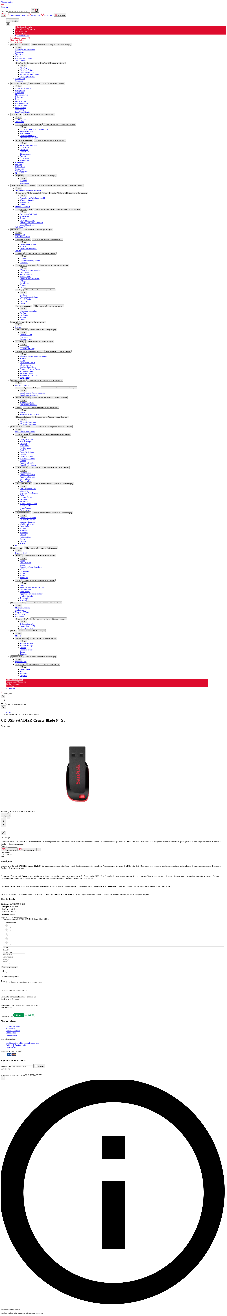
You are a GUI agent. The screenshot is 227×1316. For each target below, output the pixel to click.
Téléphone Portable (27, 200)
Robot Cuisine (25, 537)
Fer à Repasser (20, 614)
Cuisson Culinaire (22, 434)
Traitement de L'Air (22, 619)
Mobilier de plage (26, 646)
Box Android (25, 134)
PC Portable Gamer (27, 349)
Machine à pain (25, 448)
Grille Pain (24, 495)
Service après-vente (13, 1031)
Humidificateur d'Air (27, 626)
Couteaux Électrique (27, 522)
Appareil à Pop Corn (27, 477)
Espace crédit (11, 1047)
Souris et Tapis (25, 277)
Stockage (19, 290)
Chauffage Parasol (27, 72)
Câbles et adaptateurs (23, 417)
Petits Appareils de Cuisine (25, 432)
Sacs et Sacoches (26, 274)
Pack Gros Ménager (22, 112)
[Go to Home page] (4, 7)
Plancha (23, 461)
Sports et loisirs (20, 662)
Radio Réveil (20, 162)
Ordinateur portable (22, 237)
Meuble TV (19, 173)
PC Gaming (20, 341)
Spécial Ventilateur (22, 31)
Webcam (23, 281)
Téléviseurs (19, 122)
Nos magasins (11, 1033)
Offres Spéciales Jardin (23, 27)
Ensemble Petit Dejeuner (29, 493)
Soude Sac (24, 450)
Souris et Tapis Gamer (28, 367)
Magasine (19, 176)
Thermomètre (25, 598)
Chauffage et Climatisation (25, 50)
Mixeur (22, 543)
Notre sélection (20, 33)
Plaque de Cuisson (22, 101)
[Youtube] (15, 1073)
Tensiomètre (24, 600)
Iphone (22, 204)
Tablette (18, 251)
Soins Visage (25, 592)
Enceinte (18, 165)
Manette (23, 358)
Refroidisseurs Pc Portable (29, 279)
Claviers (23, 287)
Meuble (18, 636)
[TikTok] (11, 1073)
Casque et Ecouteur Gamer (30, 369)
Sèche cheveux (25, 563)
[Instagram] (7, 1073)
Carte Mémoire (25, 299)
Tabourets (23, 654)
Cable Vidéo (24, 158)
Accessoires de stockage (29, 297)
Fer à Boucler (25, 571)
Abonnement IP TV (27, 131)
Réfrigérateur (20, 91)
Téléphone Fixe (21, 227)
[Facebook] (3, 1073)
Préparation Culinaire (23, 513)
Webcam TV (24, 160)
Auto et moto (20, 664)
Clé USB (23, 301)
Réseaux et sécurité (22, 385)
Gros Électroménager (23, 88)
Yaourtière (24, 533)
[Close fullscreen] (3, 833)
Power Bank (24, 216)
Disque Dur (24, 303)
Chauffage (19, 63)
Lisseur (22, 565)
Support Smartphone (27, 225)
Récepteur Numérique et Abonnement (29, 124)
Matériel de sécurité (23, 397)
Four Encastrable (21, 103)
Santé (18, 580)
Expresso (23, 499)
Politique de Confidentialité (16, 1045)
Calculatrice (24, 283)
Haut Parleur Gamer (27, 363)
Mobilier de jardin (22, 638)
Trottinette (23, 674)
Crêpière (23, 454)
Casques (23, 285)
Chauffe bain (20, 79)
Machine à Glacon (27, 524)
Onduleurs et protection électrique (27, 388)
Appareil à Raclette (27, 463)
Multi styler (24, 569)
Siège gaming (25, 378)
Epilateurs (23, 573)
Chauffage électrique (27, 77)
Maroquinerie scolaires (23, 306)
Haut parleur (24, 272)
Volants (22, 361)
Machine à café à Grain (28, 504)
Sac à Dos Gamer (26, 373)
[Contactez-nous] (24, 1016)
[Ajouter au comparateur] (38, 849)
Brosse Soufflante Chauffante (31, 567)
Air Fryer (23, 444)
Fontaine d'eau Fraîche (23, 58)
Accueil (8, 712)
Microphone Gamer (27, 371)
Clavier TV (24, 150)
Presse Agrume (25, 508)
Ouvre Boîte (24, 526)
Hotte (17, 99)
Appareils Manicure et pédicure (31, 594)
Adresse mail (6, 1066)
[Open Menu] (8, 24)
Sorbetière (23, 528)
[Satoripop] (42, 1075)
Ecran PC (23, 246)
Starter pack (24, 183)
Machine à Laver (21, 95)
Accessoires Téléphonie (24, 209)
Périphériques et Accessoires (26, 265)
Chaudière (19, 81)
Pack (17, 545)
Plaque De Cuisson (27, 452)
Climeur (18, 56)
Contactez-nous (23, 36)
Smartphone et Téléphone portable (28, 193)
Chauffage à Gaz (26, 70)
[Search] (35, 11)
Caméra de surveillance (28, 405)
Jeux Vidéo (24, 337)
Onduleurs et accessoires (29, 395)
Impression (20, 253)
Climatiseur (19, 52)
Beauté (18, 556)
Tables (22, 652)
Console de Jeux (22, 330)
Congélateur (19, 93)
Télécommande (25, 154)
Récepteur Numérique (28, 136)
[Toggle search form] (3, 15)
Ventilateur (19, 54)
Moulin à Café (25, 506)
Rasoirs (22, 576)
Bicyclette (23, 676)
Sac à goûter (24, 315)
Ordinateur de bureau (23, 239)
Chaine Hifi (19, 169)
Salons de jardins (26, 650)
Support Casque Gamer (28, 376)
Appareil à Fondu (26, 481)
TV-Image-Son (20, 120)
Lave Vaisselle (20, 108)
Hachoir (23, 541)
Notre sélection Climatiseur (25, 29)
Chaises (23, 648)
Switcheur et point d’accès (29, 414)
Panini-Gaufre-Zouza (28, 465)
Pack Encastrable (21, 106)
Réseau (18, 407)
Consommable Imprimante (30, 260)
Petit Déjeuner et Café (23, 484)
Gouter (22, 320)
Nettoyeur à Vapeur (22, 612)
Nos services (10, 1028)
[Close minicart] (3, 696)
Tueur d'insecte (20, 60)
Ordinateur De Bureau (28, 249)
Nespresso (24, 502)
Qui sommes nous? (13, 1026)
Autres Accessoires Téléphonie (31, 223)
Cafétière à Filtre (26, 497)
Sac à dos (23, 313)
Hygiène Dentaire (26, 596)
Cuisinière (19, 97)
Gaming (18, 327)
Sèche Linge (19, 110)
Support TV (24, 152)
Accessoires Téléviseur (24, 140)
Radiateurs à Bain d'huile (29, 74)
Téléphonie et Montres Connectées (28, 190)
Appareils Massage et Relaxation (32, 587)
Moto (22, 671)
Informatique (20, 235)
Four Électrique (25, 441)
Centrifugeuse (25, 510)
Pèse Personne (25, 590)
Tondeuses (24, 578)
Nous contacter (11, 1035)
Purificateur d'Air (26, 628)
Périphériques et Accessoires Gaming (29, 351)
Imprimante (24, 263)
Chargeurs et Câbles (27, 221)
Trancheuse (24, 530)
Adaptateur (24, 156)
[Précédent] (3, 821)
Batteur (22, 539)
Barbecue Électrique (27, 459)
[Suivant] (3, 825)
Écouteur (23, 218)
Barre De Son (20, 167)
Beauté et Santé (21, 553)
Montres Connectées (22, 207)
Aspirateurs (19, 610)
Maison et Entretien (22, 608)
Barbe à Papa (25, 479)
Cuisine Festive (21, 467)
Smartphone (24, 202)
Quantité (4, 846)
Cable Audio (24, 148)
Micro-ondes (24, 446)
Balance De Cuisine (27, 520)
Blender (23, 535)
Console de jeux (26, 339)
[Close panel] (3, 707)
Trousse (23, 317)
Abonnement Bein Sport (29, 138)
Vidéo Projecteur (21, 171)
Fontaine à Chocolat (27, 475)
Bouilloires (24, 491)
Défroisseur (19, 616)
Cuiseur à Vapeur (26, 456)
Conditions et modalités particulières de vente (22, 1043)
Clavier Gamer (25, 365)
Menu (19, 47)
